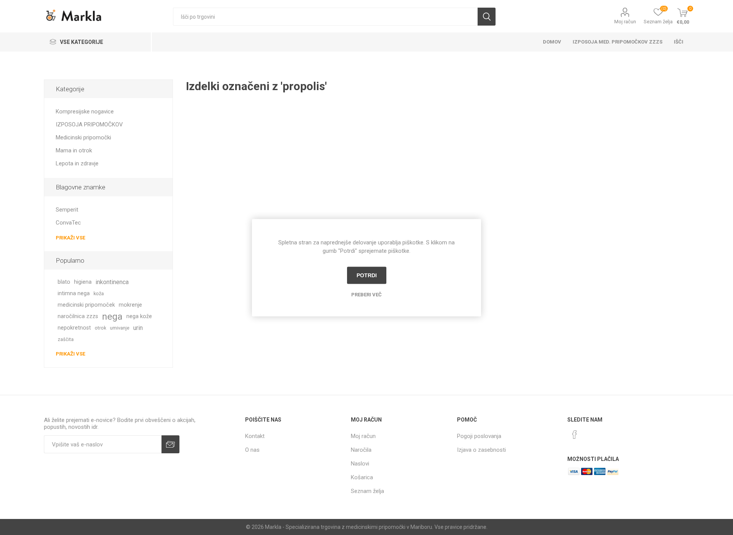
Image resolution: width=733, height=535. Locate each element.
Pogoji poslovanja (479, 436)
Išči (487, 17)
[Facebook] (574, 434)
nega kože (139, 316)
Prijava (170, 444)
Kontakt (255, 436)
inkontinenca (112, 282)
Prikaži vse (70, 238)
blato (64, 282)
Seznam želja (367, 491)
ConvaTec (68, 222)
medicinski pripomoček (86, 305)
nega (112, 316)
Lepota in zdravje (77, 163)
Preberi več (366, 294)
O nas (252, 449)
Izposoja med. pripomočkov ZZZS (617, 42)
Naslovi (360, 463)
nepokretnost (74, 328)
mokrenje (130, 305)
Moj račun (625, 21)
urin (138, 327)
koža (99, 293)
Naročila (361, 449)
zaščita (66, 339)
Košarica (362, 477)
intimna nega (74, 293)
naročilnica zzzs (78, 316)
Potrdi (367, 275)
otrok (100, 328)
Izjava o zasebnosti (481, 449)
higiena (83, 282)
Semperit (67, 209)
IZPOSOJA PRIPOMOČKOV (89, 124)
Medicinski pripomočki (83, 137)
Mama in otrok (74, 150)
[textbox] (325, 17)
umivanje (119, 328)
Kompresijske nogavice (85, 111)
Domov (552, 42)
